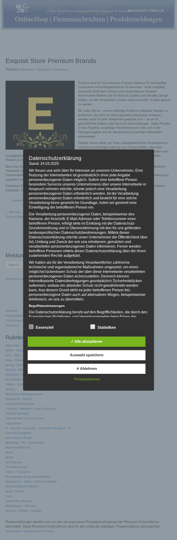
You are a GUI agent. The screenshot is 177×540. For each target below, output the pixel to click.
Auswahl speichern (86, 355)
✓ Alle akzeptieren (86, 341)
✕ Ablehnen (86, 369)
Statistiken (106, 327)
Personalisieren (87, 379)
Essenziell (44, 327)
